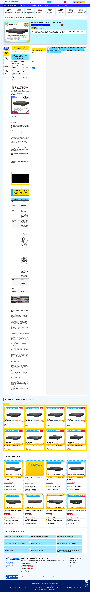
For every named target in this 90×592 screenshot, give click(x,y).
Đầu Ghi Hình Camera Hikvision (9, 539)
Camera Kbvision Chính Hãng (30, 586)
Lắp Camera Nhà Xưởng (23, 587)
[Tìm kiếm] (49, 2)
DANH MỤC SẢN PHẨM (11, 5)
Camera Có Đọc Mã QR (6, 58)
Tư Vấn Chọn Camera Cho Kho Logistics (6, 69)
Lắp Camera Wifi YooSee (56, 587)
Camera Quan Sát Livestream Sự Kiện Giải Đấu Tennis (40, 536)
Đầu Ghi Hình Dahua (18, 17)
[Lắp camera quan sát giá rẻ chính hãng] (21, 5)
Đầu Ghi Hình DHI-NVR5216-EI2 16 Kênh (53, 423)
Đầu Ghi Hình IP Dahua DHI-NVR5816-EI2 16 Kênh (54, 445)
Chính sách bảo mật (9, 565)
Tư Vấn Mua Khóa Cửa (77, 587)
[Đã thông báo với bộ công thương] (11, 576)
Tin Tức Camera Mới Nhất (15, 532)
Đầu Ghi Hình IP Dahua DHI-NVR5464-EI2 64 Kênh (33, 445)
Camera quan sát (35, 5)
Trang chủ (6, 17)
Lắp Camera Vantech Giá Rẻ (8, 586)
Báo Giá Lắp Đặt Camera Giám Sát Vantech (58, 47)
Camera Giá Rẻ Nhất (6, 75)
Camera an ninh (48, 586)
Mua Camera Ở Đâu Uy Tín (35, 543)
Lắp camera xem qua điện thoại (67, 586)
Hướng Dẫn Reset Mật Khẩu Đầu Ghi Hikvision (65, 536)
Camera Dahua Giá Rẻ (19, 586)
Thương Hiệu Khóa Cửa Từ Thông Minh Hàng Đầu (65, 546)
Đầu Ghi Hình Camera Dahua (36, 539)
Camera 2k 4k (12, 404)
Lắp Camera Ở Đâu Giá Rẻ (8, 546)
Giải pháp (45, 5)
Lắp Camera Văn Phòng (13, 587)
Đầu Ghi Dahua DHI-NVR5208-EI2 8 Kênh (32, 423)
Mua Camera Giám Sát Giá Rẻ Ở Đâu (37, 550)
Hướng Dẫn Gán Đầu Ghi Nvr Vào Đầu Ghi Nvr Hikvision (66, 543)
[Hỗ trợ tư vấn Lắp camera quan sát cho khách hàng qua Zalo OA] (86, 581)
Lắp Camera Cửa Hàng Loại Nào (80, 586)
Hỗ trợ (53, 5)
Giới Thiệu (26, 5)
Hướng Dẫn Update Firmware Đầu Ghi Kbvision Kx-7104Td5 (14, 543)
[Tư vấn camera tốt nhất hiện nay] (85, 11)
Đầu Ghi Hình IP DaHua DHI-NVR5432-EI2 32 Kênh (12, 445)
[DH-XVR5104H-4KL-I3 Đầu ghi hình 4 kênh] (17, 32)
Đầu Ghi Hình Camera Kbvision (62, 539)
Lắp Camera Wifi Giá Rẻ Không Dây (35, 587)
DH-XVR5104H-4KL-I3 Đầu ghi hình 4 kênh (31, 17)
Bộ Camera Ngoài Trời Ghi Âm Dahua (60, 50)
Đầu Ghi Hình (11, 17)
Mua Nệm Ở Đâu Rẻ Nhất (8, 550)
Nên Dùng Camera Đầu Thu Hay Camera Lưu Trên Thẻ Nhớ (14, 536)
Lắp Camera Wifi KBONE (67, 587)
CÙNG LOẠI (6, 404)
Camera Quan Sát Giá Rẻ (71, 47)
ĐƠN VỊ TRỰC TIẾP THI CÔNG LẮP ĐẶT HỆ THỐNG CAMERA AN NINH (45, 583)
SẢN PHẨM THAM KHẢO (21, 404)
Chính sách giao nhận (10, 563)
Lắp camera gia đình (56, 586)
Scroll (86, 585)
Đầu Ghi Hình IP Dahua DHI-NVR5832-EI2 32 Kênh (75, 445)
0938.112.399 (79, 2)
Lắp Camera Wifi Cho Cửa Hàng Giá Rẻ (65, 48)
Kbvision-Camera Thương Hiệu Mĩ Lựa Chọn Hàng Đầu (40, 546)
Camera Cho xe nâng (6, 63)
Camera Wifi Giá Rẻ (47, 587)
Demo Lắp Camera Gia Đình (53, 48)
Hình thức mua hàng (9, 562)
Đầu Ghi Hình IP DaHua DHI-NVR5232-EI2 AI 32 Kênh (76, 423)
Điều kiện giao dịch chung (10, 566)
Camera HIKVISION (40, 586)
